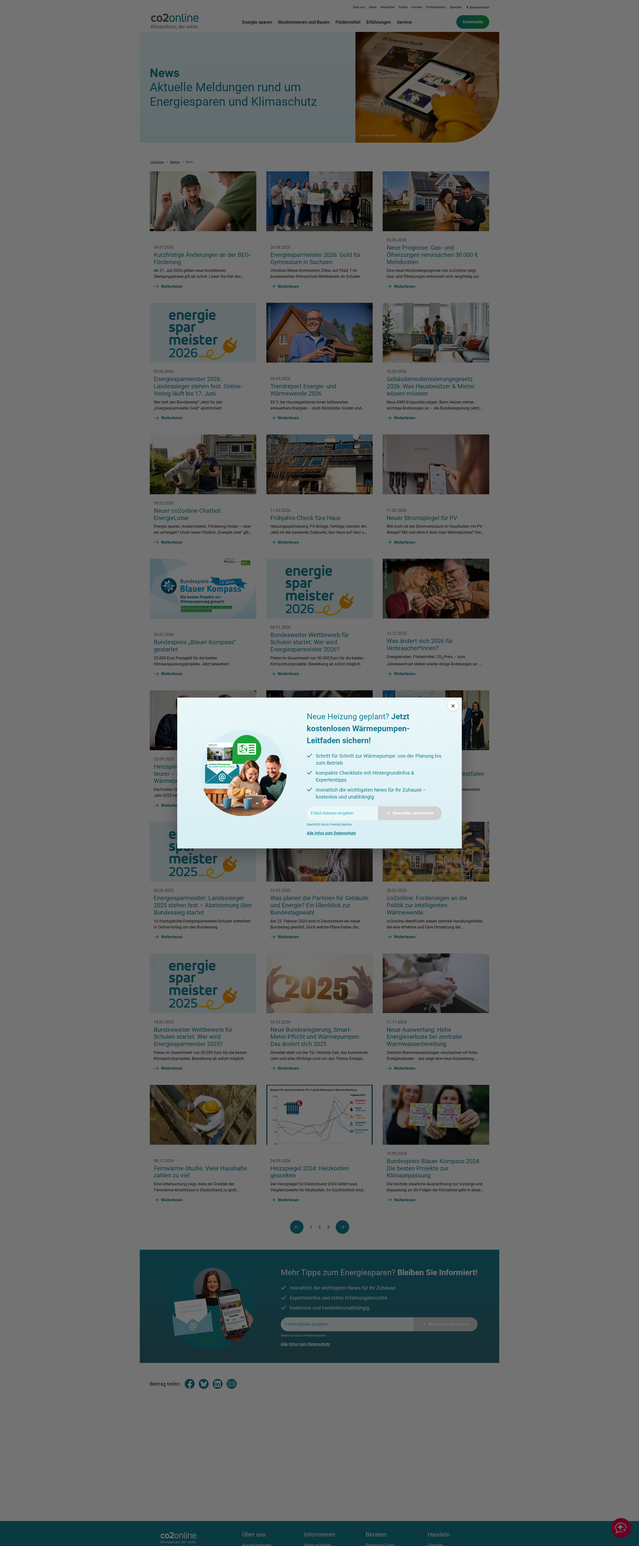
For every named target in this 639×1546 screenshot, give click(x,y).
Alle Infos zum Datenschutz (331, 833)
